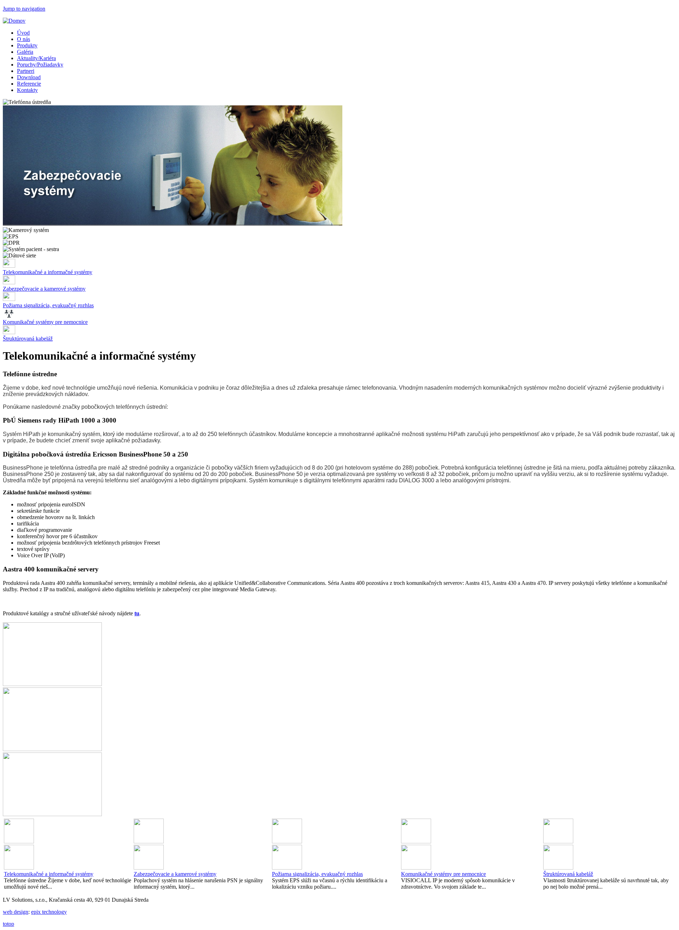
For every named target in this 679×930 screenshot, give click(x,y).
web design (15, 912)
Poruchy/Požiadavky (40, 65)
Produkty (27, 45)
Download (29, 77)
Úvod (23, 33)
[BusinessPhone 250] (52, 814)
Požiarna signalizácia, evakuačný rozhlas (48, 305)
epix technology (49, 912)
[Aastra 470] (52, 684)
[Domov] (14, 21)
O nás (23, 39)
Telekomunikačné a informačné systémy (47, 272)
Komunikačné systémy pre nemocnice (45, 322)
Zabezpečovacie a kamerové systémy (44, 289)
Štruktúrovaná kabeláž (28, 339)
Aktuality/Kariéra (36, 58)
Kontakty (27, 90)
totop (8, 924)
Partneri (25, 71)
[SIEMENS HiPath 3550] (52, 749)
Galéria (25, 52)
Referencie (29, 84)
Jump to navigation (24, 9)
